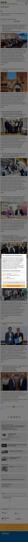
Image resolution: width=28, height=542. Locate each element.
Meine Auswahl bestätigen (13, 282)
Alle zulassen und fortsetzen (13, 285)
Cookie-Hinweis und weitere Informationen (11, 270)
